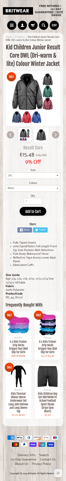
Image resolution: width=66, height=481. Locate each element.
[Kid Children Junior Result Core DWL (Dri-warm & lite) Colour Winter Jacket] (25, 135)
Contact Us (48, 459)
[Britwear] (18, 11)
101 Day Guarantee (23, 459)
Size (33, 170)
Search (44, 455)
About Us (21, 464)
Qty (33, 196)
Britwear (32, 474)
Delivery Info (26, 455)
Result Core (33, 148)
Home (9, 37)
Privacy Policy (41, 464)
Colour (33, 183)
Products (20, 37)
